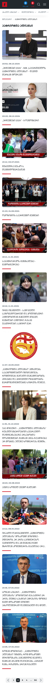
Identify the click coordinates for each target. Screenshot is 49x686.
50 (35, 680)
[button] (10, 12)
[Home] (4, 4)
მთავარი (7, 19)
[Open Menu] (44, 4)
